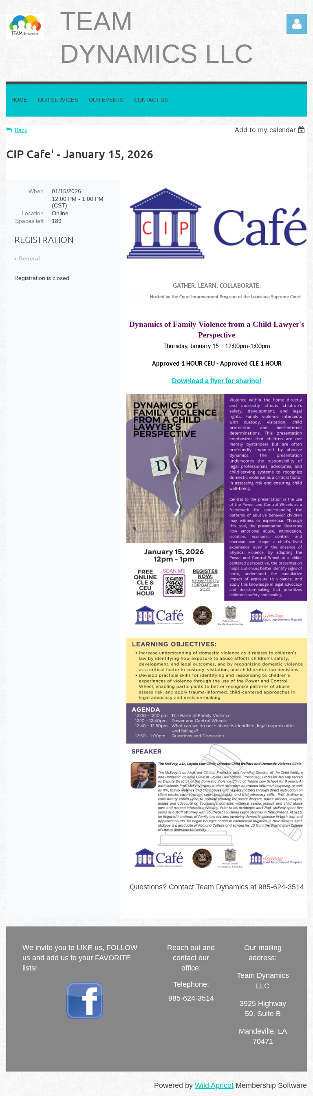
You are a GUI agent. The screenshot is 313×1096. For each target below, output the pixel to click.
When (36, 191)
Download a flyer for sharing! (216, 380)
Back (21, 130)
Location (33, 213)
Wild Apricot (214, 1085)
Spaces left (29, 221)
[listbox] (271, 130)
